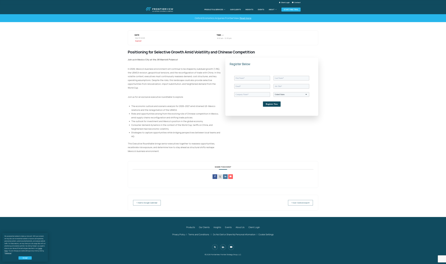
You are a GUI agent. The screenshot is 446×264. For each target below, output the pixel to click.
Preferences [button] (8, 253)
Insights (217, 227)
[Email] (230, 176)
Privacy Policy (178, 234)
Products (190, 227)
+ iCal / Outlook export (300, 203)
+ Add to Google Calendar (146, 203)
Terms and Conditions (198, 234)
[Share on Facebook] (215, 176)
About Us (240, 227)
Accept (25, 258)
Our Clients (204, 227)
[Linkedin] (225, 176)
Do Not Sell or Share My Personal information (234, 234)
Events (228, 227)
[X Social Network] (220, 176)
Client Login (254, 227)
